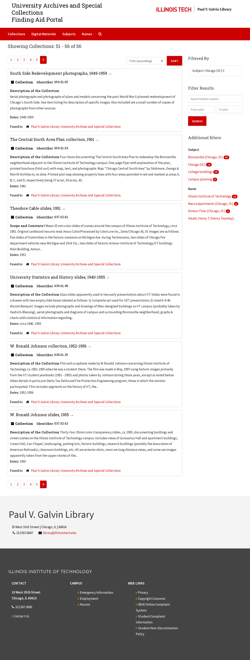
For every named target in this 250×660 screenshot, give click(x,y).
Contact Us (21, 616)
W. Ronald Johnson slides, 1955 (40, 414)
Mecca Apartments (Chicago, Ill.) (211, 204)
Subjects (69, 34)
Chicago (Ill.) (197, 164)
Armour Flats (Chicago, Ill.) (207, 211)
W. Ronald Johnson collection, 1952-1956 (49, 345)
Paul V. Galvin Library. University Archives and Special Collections (76, 126)
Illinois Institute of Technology (210, 196)
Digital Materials (43, 34)
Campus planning (200, 179)
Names (87, 34)
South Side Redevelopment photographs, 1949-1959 (59, 73)
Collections (16, 34)
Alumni (85, 604)
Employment (89, 598)
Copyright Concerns (151, 598)
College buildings (200, 172)
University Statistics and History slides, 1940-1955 (58, 277)
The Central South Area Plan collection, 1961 (52, 139)
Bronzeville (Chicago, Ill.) (206, 157)
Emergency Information (96, 592)
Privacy (143, 592)
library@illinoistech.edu (60, 533)
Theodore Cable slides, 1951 (36, 208)
